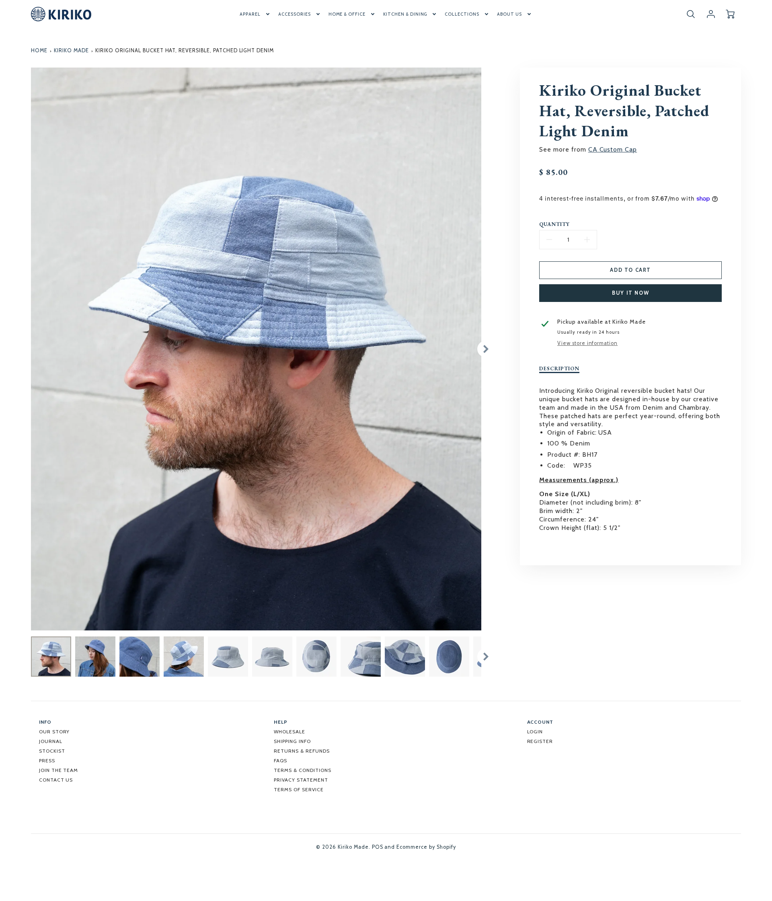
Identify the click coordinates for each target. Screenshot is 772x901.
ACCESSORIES (294, 14)
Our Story (54, 732)
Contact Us (56, 780)
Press (47, 760)
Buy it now (630, 293)
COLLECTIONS (462, 14)
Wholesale (289, 732)
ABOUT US (509, 14)
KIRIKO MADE (71, 50)
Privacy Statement (301, 780)
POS (377, 847)
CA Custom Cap (612, 149)
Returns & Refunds (301, 751)
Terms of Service (298, 789)
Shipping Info (292, 741)
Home (39, 50)
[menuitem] (255, 14)
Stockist (52, 751)
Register (540, 741)
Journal (50, 741)
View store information (587, 343)
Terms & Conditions (302, 770)
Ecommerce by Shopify (426, 847)
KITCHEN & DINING (405, 14)
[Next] (485, 349)
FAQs (280, 760)
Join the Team (58, 770)
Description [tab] (559, 368)
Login (535, 732)
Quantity (554, 224)
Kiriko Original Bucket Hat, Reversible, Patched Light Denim (184, 50)
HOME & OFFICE (347, 14)
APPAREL (250, 14)
